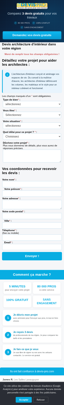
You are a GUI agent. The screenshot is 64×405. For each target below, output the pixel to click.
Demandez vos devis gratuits (32, 35)
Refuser (41, 399)
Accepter (23, 399)
